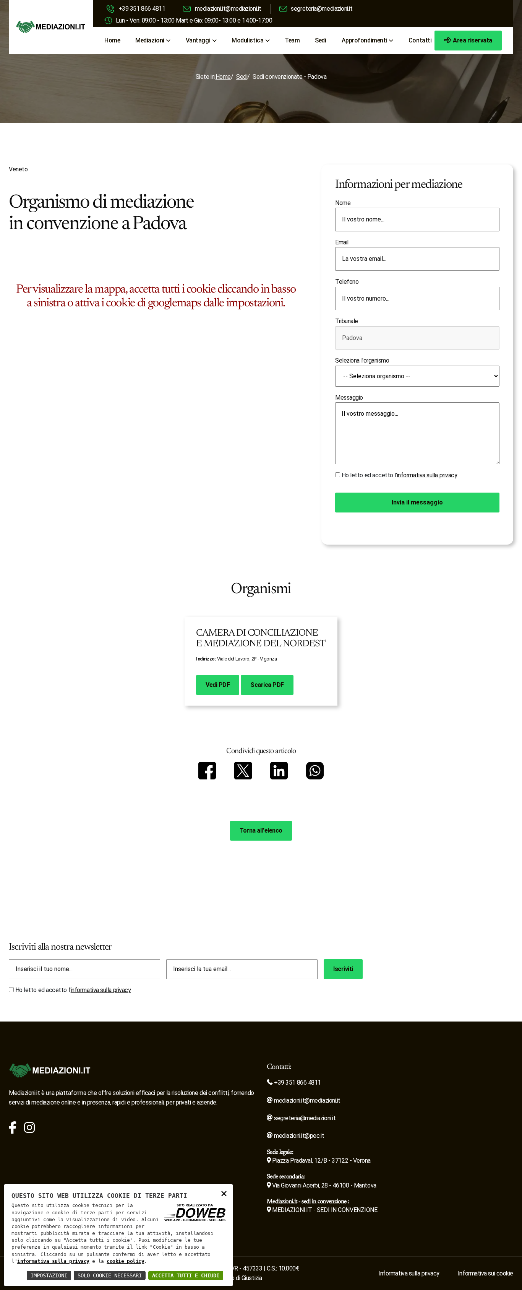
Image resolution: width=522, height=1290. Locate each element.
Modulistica (247, 40)
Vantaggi (198, 40)
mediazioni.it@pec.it (298, 1135)
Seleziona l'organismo (362, 360)
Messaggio (349, 397)
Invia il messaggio (417, 502)
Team (292, 40)
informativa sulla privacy (427, 475)
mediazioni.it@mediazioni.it (228, 8)
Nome (342, 203)
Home (112, 40)
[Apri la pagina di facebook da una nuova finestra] (12, 1130)
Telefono (346, 281)
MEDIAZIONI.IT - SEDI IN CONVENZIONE (324, 1210)
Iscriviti (343, 969)
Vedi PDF (218, 684)
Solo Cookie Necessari (110, 1275)
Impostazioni (49, 1275)
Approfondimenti (364, 40)
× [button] (223, 1193)
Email (342, 242)
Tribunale (346, 321)
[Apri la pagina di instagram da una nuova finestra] (29, 1130)
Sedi (320, 40)
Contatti (420, 40)
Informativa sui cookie (485, 1273)
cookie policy (125, 1261)
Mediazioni (149, 40)
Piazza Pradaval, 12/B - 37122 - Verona (321, 1160)
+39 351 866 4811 (141, 8)
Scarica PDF (267, 684)
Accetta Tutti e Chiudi (185, 1275)
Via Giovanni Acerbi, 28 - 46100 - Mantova (323, 1185)
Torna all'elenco (261, 830)
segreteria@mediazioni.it (321, 8)
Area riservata (472, 40)
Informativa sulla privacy (408, 1273)
